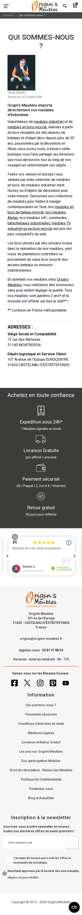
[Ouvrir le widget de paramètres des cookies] (74, 907)
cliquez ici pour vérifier (23, 877)
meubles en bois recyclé (27, 127)
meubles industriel (49, 121)
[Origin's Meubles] (44, 6)
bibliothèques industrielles (29, 223)
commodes (58, 218)
